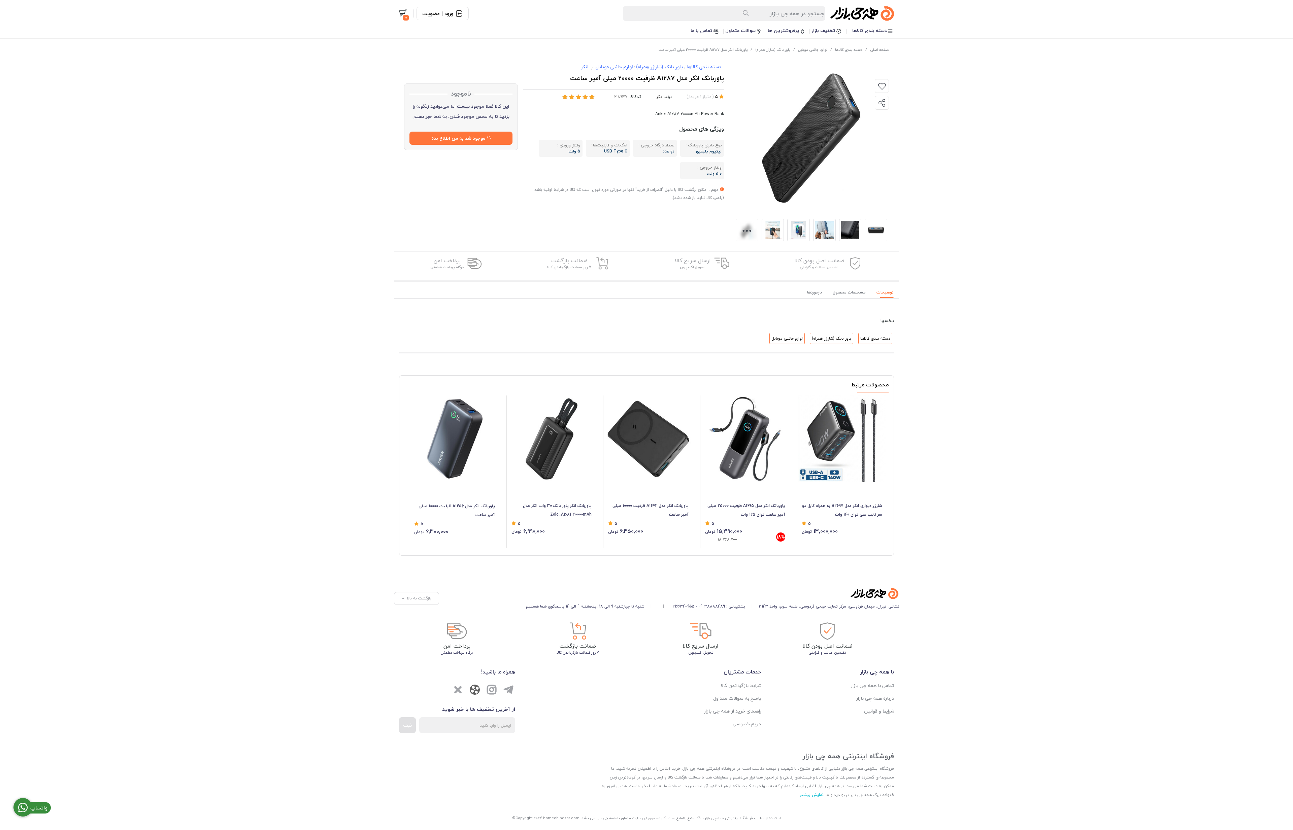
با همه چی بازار (877, 672)
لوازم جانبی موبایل (812, 49)
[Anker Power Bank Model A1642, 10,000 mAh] (648, 439)
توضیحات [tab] (885, 292)
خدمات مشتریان (742, 672)
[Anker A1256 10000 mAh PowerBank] (454, 439)
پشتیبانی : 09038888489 (721, 606)
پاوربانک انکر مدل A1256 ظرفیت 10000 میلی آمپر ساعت (457, 510)
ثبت (407, 725)
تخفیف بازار (823, 30)
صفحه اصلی (879, 49)
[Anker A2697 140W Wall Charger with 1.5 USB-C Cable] (842, 439)
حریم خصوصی (747, 724)
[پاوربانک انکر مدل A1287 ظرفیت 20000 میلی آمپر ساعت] (712, 593)
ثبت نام (431, 14)
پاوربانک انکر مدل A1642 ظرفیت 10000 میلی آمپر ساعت (650, 510)
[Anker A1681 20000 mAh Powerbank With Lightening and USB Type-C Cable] (551, 439)
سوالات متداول (741, 30)
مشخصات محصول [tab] (849, 292)
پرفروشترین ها (784, 30)
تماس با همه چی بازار (872, 685)
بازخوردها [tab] (814, 292)
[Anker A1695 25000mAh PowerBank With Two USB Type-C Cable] (745, 439)
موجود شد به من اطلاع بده (459, 138)
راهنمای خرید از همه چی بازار (732, 711)
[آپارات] (475, 691)
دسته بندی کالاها (870, 30)
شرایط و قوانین (879, 711)
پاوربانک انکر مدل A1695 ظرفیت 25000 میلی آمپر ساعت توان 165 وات (746, 510)
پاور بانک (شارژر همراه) (772, 49)
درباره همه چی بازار (875, 698)
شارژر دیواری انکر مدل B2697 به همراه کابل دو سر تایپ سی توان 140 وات (842, 510)
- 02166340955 (683, 606)
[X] (458, 691)
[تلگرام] (508, 691)
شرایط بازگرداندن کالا (741, 685)
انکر (585, 67)
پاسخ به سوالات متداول (737, 698)
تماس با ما (702, 30)
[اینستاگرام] (491, 691)
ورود (448, 14)
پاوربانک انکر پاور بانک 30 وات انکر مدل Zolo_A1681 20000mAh (557, 510)
